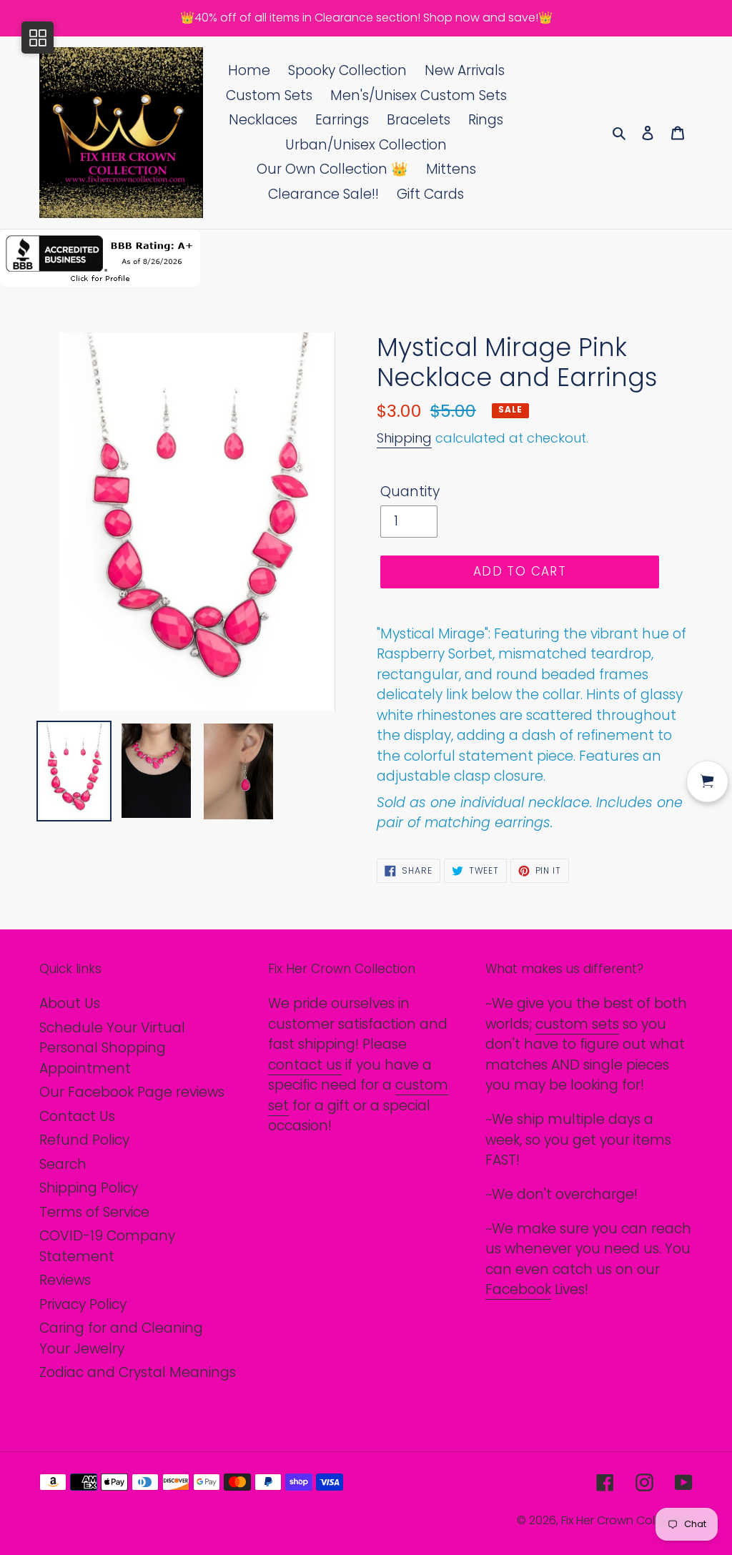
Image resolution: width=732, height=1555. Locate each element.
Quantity (410, 491)
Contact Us (77, 1116)
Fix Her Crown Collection (627, 1520)
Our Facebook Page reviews (131, 1092)
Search (62, 1164)
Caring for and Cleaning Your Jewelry (121, 1338)
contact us (305, 1065)
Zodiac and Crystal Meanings (137, 1372)
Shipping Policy (88, 1188)
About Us (69, 1003)
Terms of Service (94, 1212)
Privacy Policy (83, 1304)
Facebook (518, 1289)
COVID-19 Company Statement (107, 1246)
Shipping (404, 438)
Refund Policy (84, 1140)
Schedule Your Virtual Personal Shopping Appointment (112, 1048)
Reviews (65, 1280)
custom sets (577, 1024)
